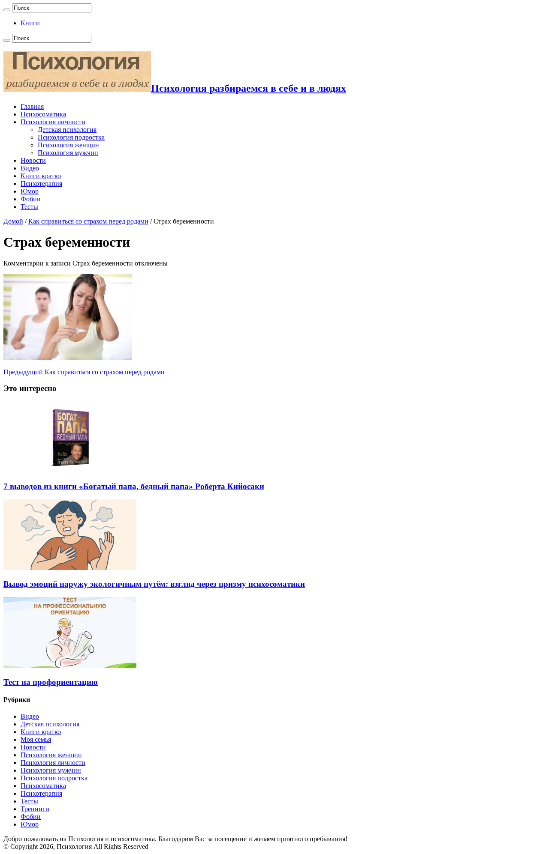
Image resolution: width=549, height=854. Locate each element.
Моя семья (36, 739)
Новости (33, 160)
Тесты (29, 206)
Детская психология (67, 129)
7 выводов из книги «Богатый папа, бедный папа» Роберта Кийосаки (133, 486)
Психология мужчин (68, 152)
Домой (13, 221)
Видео (30, 168)
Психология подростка (71, 137)
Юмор (30, 191)
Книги (30, 23)
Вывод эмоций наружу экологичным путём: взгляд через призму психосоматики (154, 583)
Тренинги (35, 808)
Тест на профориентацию (50, 682)
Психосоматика (43, 114)
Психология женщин (68, 145)
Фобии (31, 199)
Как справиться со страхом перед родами (88, 221)
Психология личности (53, 121)
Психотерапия (41, 183)
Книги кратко (41, 175)
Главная (32, 106)
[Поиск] (6, 10)
